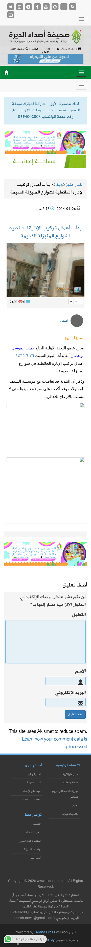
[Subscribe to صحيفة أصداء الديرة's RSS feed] (73, 7)
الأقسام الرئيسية (68, 765)
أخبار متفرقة (33, 782)
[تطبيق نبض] (64, 7)
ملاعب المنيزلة (70, 814)
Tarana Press (44, 932)
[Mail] (11, 15)
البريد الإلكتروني (70, 693)
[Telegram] (28, 7)
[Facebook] (37, 7)
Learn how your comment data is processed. (54, 743)
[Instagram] (19, 7)
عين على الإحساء (31, 791)
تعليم (75, 805)
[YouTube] (46, 7)
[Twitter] (11, 7)
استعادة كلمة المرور (29, 841)
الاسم (80, 671)
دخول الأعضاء (33, 832)
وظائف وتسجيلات (31, 799)
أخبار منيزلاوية (70, 774)
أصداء (64, 321)
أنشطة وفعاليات (70, 782)
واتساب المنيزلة (32, 849)
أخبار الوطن (34, 774)
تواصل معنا (33, 815)
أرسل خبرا (35, 858)
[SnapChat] (55, 7)
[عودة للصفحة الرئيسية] (45, 36)
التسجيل (36, 824)
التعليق (79, 615)
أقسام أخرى (33, 765)
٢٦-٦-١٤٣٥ (25, 355)
